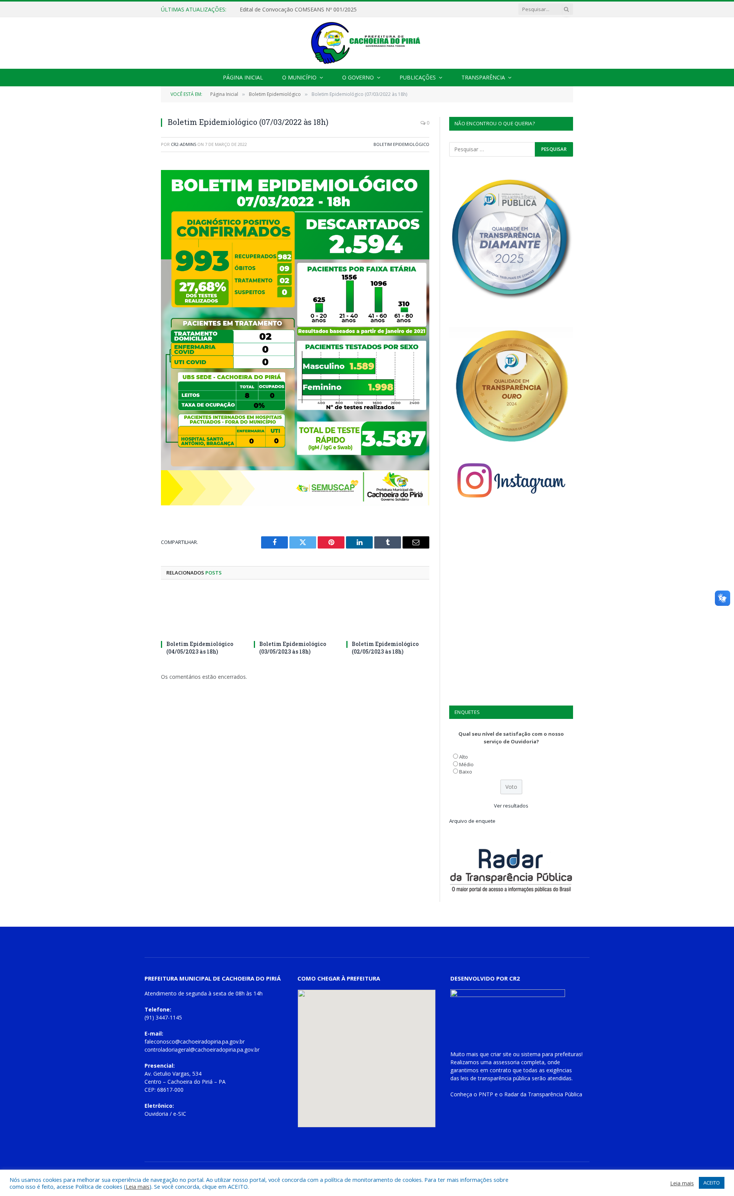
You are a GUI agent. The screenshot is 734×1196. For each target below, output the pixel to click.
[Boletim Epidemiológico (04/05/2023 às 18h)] (202, 612)
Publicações (417, 77)
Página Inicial (243, 77)
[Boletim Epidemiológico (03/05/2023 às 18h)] (295, 612)
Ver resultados (511, 805)
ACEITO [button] (711, 1182)
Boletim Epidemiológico (401, 144)
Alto (463, 756)
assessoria (506, 1062)
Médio (466, 764)
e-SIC (179, 1113)
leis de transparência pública (495, 1078)
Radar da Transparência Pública (543, 1094)
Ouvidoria (156, 1113)
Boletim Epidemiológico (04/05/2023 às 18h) (199, 647)
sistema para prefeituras (551, 1054)
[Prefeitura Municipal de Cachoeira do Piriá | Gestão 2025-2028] (367, 43)
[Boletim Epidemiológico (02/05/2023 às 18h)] (387, 612)
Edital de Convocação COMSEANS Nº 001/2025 (298, 9)
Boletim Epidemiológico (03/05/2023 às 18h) (292, 647)
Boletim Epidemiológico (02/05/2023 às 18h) (385, 647)
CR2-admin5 (183, 144)
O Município (299, 77)
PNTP (486, 1094)
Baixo (465, 771)
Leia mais (137, 1186)
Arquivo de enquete (472, 820)
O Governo (358, 77)
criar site (501, 1054)
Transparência (483, 77)
